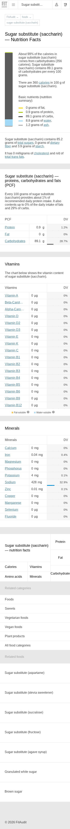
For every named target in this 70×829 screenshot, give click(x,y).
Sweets (10, 608)
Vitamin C (11, 350)
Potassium (12, 475)
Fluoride (10, 516)
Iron (7, 454)
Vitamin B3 (12, 371)
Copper (10, 496)
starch (39, 146)
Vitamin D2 (12, 323)
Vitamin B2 (12, 364)
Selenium (11, 509)
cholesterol (41, 153)
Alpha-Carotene (15, 309)
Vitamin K (11, 343)
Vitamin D (11, 316)
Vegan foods (13, 627)
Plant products (15, 636)
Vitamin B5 (12, 384)
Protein (10, 227)
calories (44, 82)
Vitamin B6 (12, 391)
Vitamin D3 (12, 329)
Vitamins (36, 566)
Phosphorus (13, 468)
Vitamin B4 (12, 377)
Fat (7, 234)
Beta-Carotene (15, 302)
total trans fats (14, 156)
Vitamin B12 (13, 405)
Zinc (8, 489)
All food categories (18, 645)
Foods (9, 599)
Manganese (13, 502)
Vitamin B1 (12, 357)
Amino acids (13, 576)
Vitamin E (11, 336)
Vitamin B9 (12, 398)
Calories (11, 566)
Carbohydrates (15, 241)
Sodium (10, 482)
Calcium (10, 448)
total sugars (25, 142)
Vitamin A (11, 295)
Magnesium (13, 461)
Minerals (36, 576)
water (47, 120)
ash (46, 125)
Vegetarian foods (16, 617)
